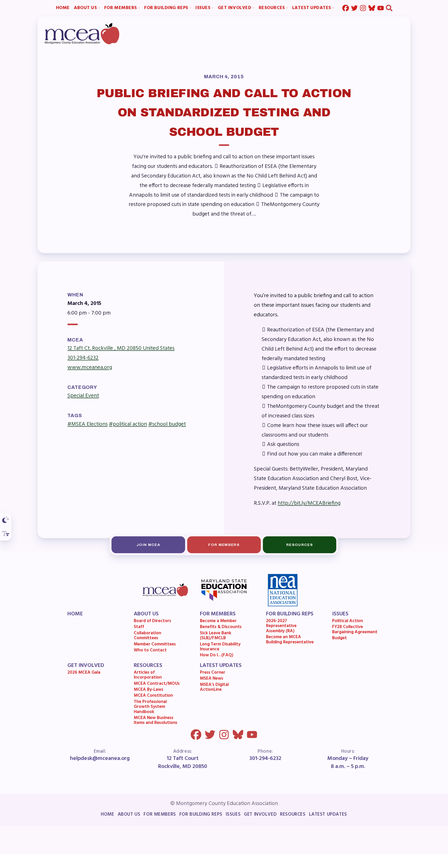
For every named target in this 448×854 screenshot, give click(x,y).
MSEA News (211, 679)
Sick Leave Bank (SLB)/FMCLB (215, 636)
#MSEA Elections (87, 424)
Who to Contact (150, 650)
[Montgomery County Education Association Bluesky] (371, 8)
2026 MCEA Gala (84, 673)
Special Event (83, 396)
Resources (299, 544)
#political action (128, 424)
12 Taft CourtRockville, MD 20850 (182, 763)
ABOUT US (146, 614)
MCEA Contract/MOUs (157, 684)
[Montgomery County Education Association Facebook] (345, 8)
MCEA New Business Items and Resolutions (155, 721)
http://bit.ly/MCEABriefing (309, 503)
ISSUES (340, 614)
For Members (224, 544)
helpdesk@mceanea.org (100, 759)
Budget (339, 638)
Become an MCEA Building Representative (290, 640)
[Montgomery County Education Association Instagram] (363, 8)
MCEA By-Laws (148, 690)
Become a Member (218, 621)
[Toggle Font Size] (5, 533)
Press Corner (212, 673)
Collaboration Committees (147, 636)
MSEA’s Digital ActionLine (214, 688)
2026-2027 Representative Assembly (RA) (281, 626)
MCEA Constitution (153, 696)
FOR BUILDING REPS (289, 614)
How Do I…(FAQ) (216, 655)
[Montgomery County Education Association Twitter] (354, 8)
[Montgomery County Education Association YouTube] (380, 8)
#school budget (167, 424)
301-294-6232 (83, 358)
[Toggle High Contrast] (5, 519)
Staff (139, 627)
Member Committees (155, 644)
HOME (75, 614)
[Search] (389, 8)
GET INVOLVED (86, 665)
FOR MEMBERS (218, 614)
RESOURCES (148, 665)
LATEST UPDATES (221, 665)
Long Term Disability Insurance (220, 647)
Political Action (347, 621)
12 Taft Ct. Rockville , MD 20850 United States (120, 348)
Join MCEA (148, 544)
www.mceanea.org (89, 367)
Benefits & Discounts (221, 627)
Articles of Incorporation (148, 676)
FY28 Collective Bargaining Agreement (354, 630)
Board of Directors (152, 621)
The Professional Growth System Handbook (150, 707)
